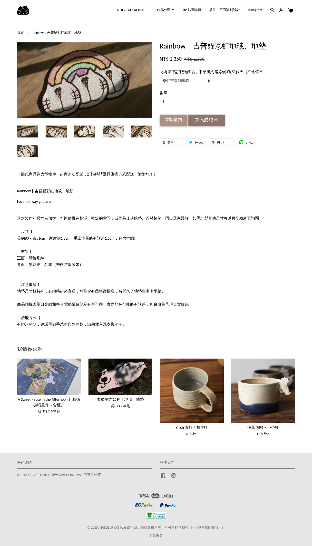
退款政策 (156, 535)
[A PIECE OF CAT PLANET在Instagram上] (173, 478)
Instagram (255, 10)
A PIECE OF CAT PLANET (133, 10)
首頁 (20, 33)
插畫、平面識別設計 (224, 10)
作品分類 (164, 10)
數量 (163, 93)
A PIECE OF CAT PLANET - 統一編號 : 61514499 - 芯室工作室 (59, 475)
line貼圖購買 (192, 10)
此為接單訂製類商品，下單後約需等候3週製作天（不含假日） (213, 72)
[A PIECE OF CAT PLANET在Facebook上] (163, 478)
